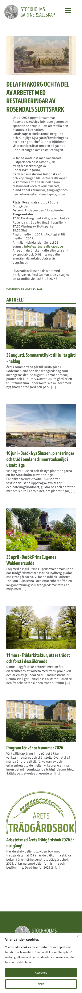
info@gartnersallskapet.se (43, 246)
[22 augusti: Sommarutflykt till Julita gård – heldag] (41, 328)
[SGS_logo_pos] (29, 6)
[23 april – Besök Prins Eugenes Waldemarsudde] (41, 529)
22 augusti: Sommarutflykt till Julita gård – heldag (41, 358)
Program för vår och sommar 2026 (34, 748)
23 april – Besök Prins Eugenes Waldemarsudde (31, 560)
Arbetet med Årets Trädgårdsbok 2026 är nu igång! (40, 843)
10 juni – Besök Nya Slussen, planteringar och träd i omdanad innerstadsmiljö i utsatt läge (40, 459)
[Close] (77, 936)
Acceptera (41, 973)
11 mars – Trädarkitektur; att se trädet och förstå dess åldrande (38, 658)
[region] (41, 963)
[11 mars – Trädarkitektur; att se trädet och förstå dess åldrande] (41, 627)
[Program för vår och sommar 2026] (41, 721)
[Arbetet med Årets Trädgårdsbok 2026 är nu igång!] (41, 812)
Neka (41, 984)
